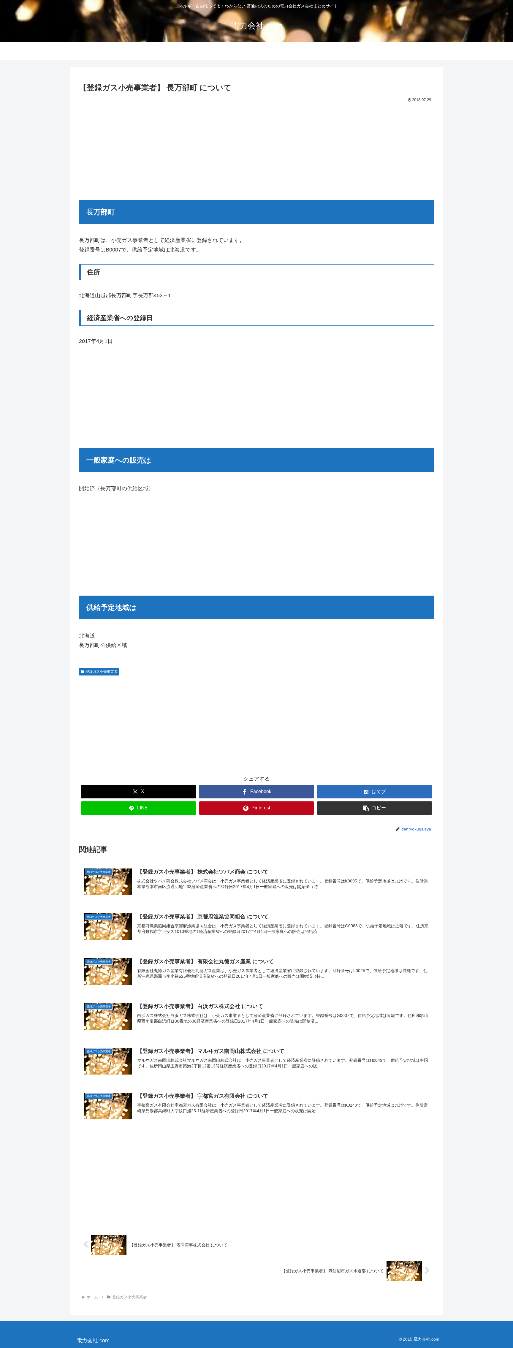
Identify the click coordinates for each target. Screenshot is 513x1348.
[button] (374, 808)
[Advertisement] (256, 148)
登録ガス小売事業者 (102, 672)
